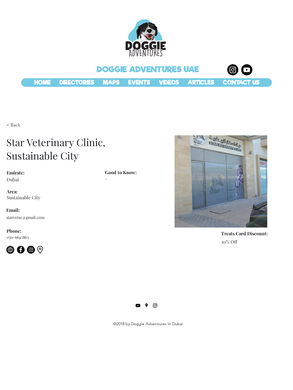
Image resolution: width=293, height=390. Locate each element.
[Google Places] (146, 305)
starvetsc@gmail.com (25, 217)
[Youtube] (246, 69)
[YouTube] (138, 305)
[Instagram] (232, 69)
